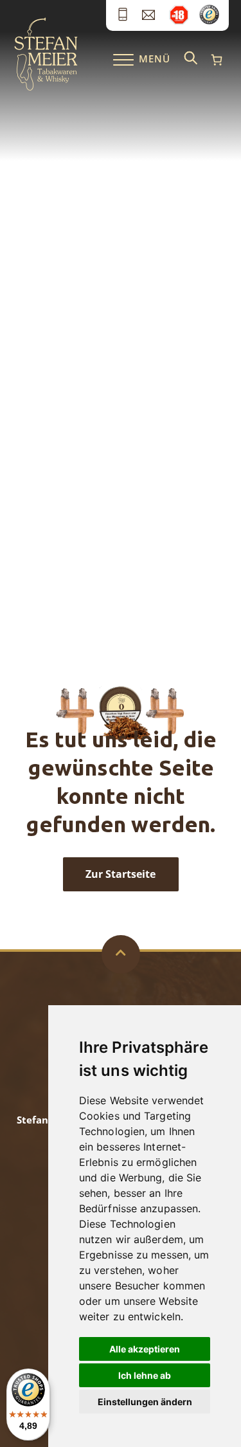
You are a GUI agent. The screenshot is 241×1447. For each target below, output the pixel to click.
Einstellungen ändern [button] (145, 1401)
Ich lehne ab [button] (144, 1375)
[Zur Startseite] (46, 87)
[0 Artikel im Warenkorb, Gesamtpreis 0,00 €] (216, 59)
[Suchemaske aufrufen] (190, 59)
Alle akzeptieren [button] (144, 1348)
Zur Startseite (120, 874)
